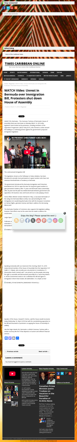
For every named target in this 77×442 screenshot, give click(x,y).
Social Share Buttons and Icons (29, 441)
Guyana (41, 79)
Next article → (44, 351)
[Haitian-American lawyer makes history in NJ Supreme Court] (14, 395)
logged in (16, 362)
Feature (59, 72)
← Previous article (11, 351)
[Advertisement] (38, 31)
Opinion (45, 72)
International (35, 72)
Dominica (21, 76)
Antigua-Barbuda (9, 76)
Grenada (33, 79)
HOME (5, 72)
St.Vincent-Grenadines (11, 79)
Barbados (25, 79)
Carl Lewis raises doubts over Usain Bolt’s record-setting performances (46, 430)
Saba (62, 76)
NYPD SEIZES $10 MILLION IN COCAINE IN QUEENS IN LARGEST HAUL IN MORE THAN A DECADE (30, 402)
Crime (52, 72)
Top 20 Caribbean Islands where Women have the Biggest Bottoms (51, 422)
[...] (51, 416)
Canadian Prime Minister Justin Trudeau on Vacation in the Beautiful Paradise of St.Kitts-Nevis (47, 393)
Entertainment (22, 72)
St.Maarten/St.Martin (34, 76)
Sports (12, 72)
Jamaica (68, 76)
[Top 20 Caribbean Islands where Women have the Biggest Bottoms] (42, 422)
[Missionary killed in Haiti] (7, 405)
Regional (23, 107)
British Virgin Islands (51, 76)
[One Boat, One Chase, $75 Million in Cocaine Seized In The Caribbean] (14, 405)
